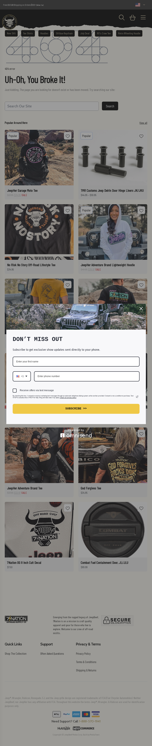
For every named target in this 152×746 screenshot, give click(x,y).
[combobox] (22, 376)
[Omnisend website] (76, 433)
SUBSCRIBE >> (76, 408)
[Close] (141, 308)
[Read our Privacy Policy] (137, 396)
